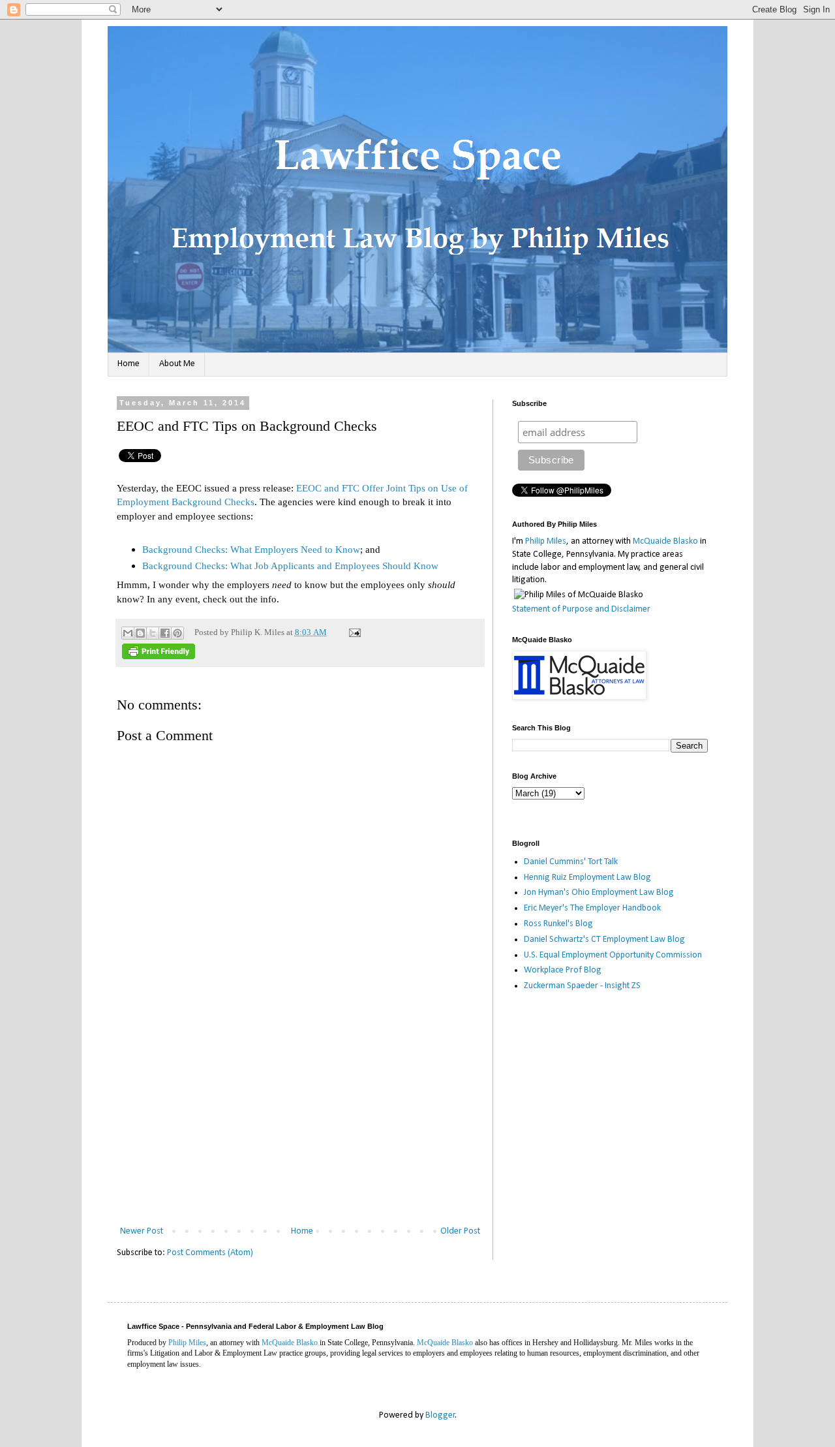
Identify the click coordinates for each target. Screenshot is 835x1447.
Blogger (440, 1415)
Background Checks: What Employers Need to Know (251, 549)
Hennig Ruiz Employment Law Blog (587, 877)
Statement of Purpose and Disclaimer (581, 609)
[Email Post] (353, 632)
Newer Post (141, 1231)
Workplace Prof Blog (562, 970)
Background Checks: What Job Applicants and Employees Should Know (290, 565)
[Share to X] (152, 633)
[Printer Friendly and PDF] (158, 656)
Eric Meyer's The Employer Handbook (592, 908)
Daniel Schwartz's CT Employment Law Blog (604, 939)
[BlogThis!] (140, 633)
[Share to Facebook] (165, 633)
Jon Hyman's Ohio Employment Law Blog (599, 892)
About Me (177, 364)
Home (128, 364)
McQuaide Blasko (665, 541)
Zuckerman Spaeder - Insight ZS (582, 986)
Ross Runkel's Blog (558, 924)
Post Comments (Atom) (210, 1253)
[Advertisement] (300, 1125)
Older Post (460, 1231)
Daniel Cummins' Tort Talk (571, 862)
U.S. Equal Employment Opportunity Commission (613, 955)
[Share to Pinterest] (177, 633)
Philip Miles (545, 541)
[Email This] (127, 633)
